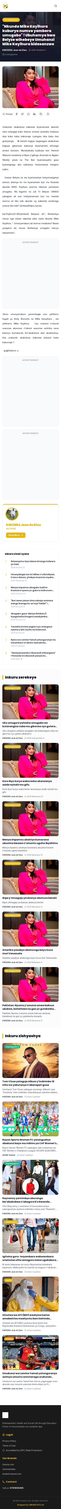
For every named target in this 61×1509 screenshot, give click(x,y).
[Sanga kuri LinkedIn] (34, 114)
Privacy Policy (9, 1441)
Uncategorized (11, 20)
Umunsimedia (8, 1469)
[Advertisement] (30, 275)
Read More (14, 535)
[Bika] (48, 114)
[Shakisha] (56, 6)
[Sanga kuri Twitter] (22, 114)
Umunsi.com (8, 1464)
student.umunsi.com (11, 1474)
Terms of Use (9, 1445)
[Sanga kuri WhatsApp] (28, 114)
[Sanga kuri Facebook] (16, 114)
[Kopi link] (41, 114)
